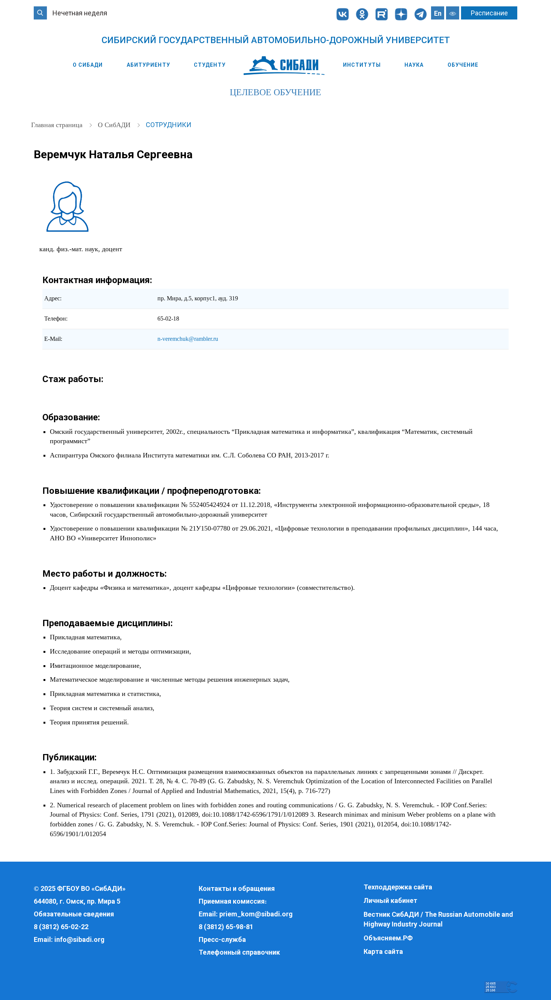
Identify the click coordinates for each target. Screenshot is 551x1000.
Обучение (463, 65)
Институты (362, 65)
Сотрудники (168, 125)
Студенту (210, 65)
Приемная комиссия (232, 901)
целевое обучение (275, 92)
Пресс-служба (222, 939)
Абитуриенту (148, 65)
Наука (414, 65)
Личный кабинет (390, 900)
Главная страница (57, 125)
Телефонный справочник (239, 952)
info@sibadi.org (79, 939)
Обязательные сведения (74, 914)
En (438, 13)
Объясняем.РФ (388, 938)
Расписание (489, 13)
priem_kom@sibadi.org (256, 914)
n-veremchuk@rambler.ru (187, 339)
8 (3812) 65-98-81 (226, 927)
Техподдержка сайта (398, 887)
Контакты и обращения (237, 888)
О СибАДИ (88, 65)
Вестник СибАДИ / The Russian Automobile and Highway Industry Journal (438, 919)
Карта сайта (383, 951)
